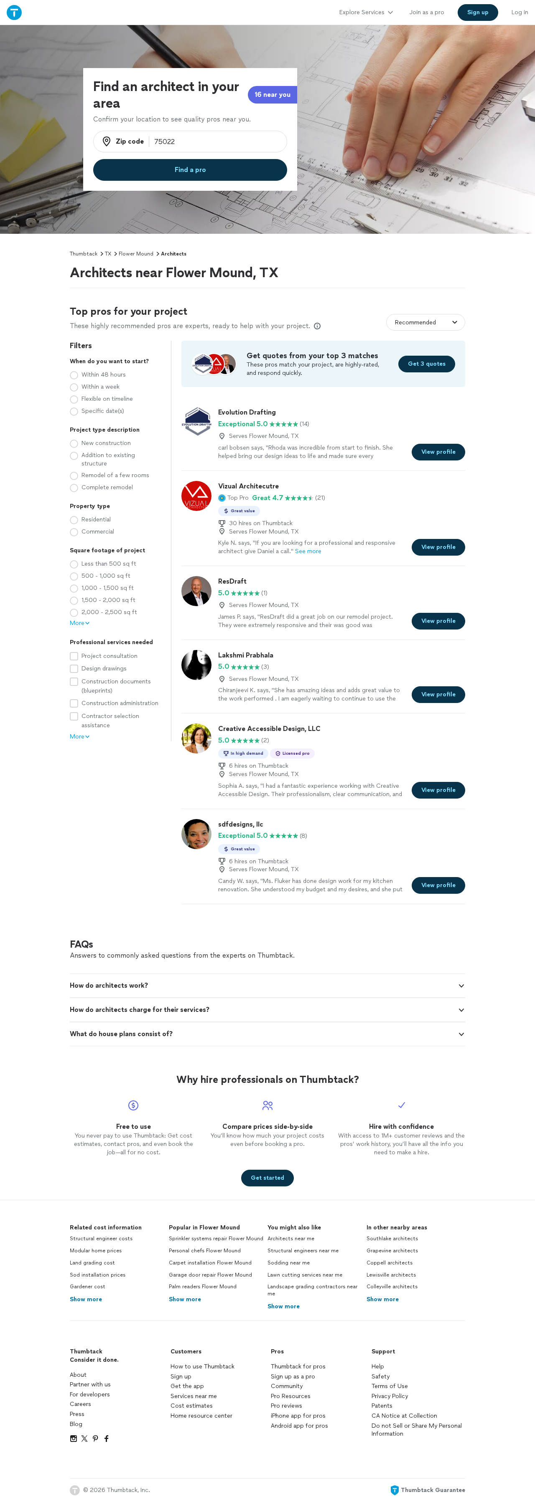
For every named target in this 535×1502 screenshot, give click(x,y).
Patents (382, 1405)
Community (287, 1386)
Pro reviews (286, 1405)
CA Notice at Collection (404, 1415)
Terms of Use (390, 1386)
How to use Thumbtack (202, 1366)
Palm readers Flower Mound (203, 1287)
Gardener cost (87, 1287)
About (78, 1374)
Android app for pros (299, 1425)
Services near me (194, 1396)
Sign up (181, 1376)
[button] (233, 498)
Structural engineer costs (101, 1239)
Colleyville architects (392, 1287)
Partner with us (90, 1384)
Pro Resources (291, 1396)
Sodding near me (289, 1263)
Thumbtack (83, 254)
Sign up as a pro (293, 1376)
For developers (90, 1394)
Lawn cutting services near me (305, 1275)
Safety (381, 1376)
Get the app (187, 1386)
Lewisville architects (391, 1275)
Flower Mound (136, 254)
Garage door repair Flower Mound (210, 1275)
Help (378, 1366)
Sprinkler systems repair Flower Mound (216, 1239)
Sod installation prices (97, 1275)
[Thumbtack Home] (14, 12)
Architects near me (291, 1239)
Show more (86, 1299)
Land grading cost (92, 1263)
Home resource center (201, 1415)
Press (77, 1414)
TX (108, 254)
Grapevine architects (392, 1251)
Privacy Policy (390, 1396)
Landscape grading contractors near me (312, 1290)
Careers (80, 1404)
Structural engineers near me (303, 1251)
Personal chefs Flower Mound (205, 1251)
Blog (76, 1424)
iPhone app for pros (298, 1415)
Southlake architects (392, 1239)
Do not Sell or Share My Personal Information (417, 1430)
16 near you (272, 95)
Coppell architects (390, 1263)
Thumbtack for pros (298, 1366)
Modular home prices (96, 1251)
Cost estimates (192, 1405)
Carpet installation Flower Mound (210, 1263)
